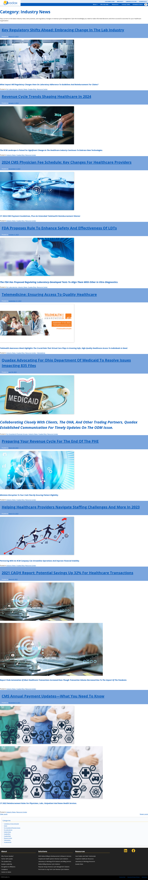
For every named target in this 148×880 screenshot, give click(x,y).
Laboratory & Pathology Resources (85, 861)
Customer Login (109, 1)
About (95, 4)
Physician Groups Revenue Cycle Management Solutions (53, 867)
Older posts (3, 814)
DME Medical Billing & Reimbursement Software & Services (54, 856)
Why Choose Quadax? (7, 856)
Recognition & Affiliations (8, 867)
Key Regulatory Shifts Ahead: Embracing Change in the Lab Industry (63, 29)
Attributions (144, 877)
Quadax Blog (143, 1)
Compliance (4, 869)
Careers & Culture (131, 1)
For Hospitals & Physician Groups (17, 434)
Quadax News (7, 836)
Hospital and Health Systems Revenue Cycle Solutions (53, 859)
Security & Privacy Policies (133, 877)
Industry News (22, 89)
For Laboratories (11, 89)
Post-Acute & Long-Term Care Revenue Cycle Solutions (53, 869)
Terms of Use (122, 877)
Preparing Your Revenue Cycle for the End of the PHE (50, 441)
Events (5, 826)
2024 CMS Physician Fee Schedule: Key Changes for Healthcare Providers (66, 162)
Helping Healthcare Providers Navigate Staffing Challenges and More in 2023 (71, 507)
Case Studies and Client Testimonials (85, 856)
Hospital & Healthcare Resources (84, 859)
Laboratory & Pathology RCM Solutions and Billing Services (54, 861)
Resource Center (42, 89)
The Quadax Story (6, 861)
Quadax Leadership (6, 864)
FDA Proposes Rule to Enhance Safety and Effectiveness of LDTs (59, 228)
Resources (115, 4)
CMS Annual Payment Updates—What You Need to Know (53, 696)
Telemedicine (41, 353)
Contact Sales (126, 4)
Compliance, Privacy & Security (11, 824)
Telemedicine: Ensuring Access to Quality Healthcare (49, 294)
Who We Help (104, 4)
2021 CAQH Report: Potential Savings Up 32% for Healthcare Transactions (67, 572)
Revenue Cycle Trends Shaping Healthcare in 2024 (46, 96)
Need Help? (120, 1)
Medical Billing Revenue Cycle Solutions (49, 864)
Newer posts (144, 814)
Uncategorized (7, 842)
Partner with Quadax (7, 859)
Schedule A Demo (138, 4)
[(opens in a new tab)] (37, 145)
